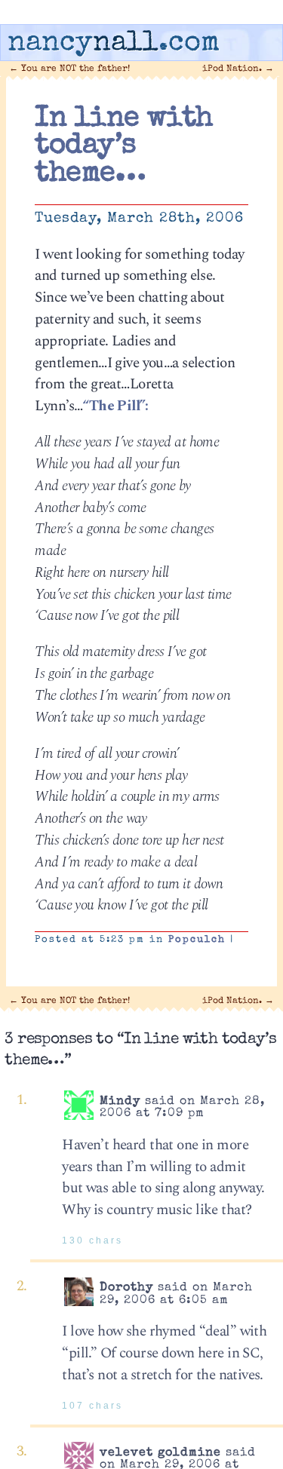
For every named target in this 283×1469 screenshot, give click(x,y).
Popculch (197, 940)
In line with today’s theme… (123, 147)
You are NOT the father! (69, 69)
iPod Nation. (238, 69)
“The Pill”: (115, 406)
